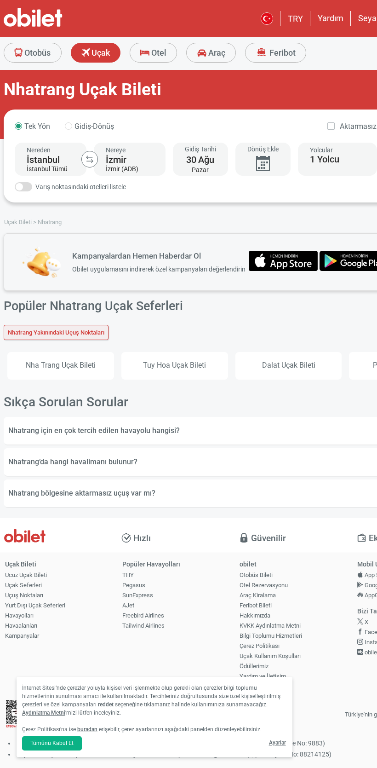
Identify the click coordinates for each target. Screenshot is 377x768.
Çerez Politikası (260, 645)
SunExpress (137, 595)
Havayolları (19, 615)
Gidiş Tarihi (200, 149)
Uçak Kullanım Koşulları (270, 656)
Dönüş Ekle (263, 149)
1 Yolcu (324, 159)
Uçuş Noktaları (24, 595)
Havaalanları (21, 625)
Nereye (116, 150)
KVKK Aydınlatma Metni (270, 625)
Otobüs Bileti (256, 575)
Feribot (282, 53)
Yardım (330, 18)
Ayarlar (277, 742)
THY (128, 575)
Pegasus (133, 585)
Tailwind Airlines (143, 625)
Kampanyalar (22, 635)
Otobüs (37, 53)
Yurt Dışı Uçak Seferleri (35, 605)
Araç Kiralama (258, 595)
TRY (295, 18)
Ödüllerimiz (254, 666)
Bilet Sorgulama (260, 686)
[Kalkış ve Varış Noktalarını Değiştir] (89, 159)
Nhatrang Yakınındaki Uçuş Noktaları (56, 332)
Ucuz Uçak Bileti (26, 575)
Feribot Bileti (256, 605)
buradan (87, 729)
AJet (128, 605)
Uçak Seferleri (23, 585)
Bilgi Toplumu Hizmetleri (271, 635)
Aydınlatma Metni (43, 713)
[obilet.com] (55, 25)
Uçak (100, 53)
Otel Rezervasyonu (264, 585)
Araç (215, 53)
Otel (157, 53)
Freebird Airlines (143, 615)
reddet (106, 704)
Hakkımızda (255, 615)
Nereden (39, 150)
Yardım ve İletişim (263, 676)
